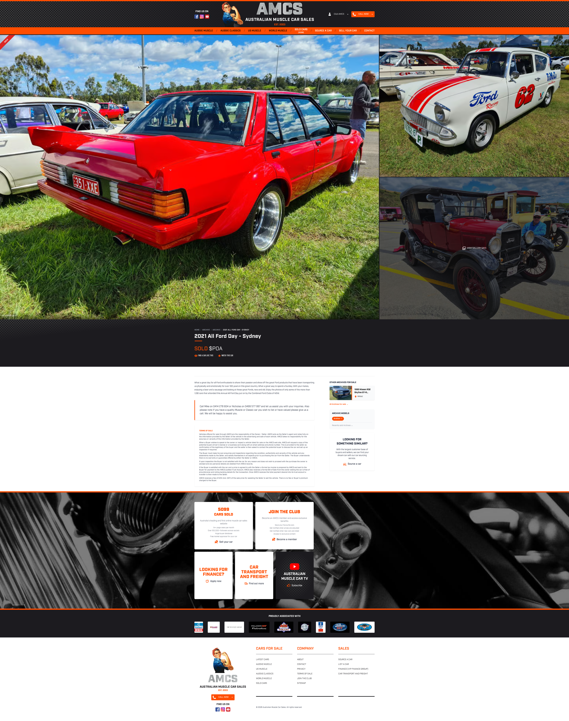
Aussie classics (230, 31)
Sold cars (301, 30)
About (300, 659)
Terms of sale (304, 674)
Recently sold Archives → (342, 425)
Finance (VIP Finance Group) (353, 669)
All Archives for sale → (339, 404)
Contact (369, 31)
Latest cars (262, 659)
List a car (343, 664)
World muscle (278, 31)
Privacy (301, 669)
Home (196, 330)
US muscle (254, 31)
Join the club (304, 678)
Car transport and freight (353, 674)
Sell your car (348, 31)
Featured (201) (9, 316)
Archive (206, 330)
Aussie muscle (203, 31)
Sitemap (301, 683)
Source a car (323, 31)
